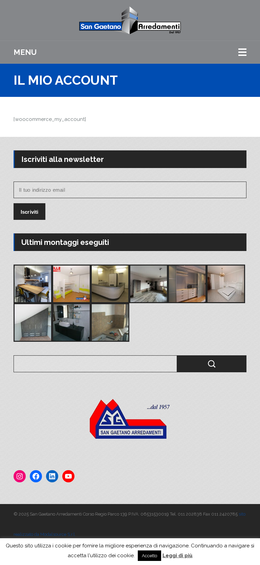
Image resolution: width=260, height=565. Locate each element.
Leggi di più (177, 555)
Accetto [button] (149, 555)
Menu (25, 52)
